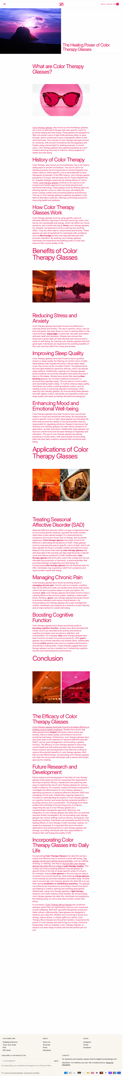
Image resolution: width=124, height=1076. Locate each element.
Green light (52, 333)
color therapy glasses (48, 182)
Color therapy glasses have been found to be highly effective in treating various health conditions (60, 728)
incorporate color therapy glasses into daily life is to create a (58, 864)
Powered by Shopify (31, 1073)
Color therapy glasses (42, 127)
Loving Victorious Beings (13, 1073)
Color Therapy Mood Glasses (58, 904)
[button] (4, 4)
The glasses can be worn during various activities (59, 859)
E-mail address (9, 1061)
